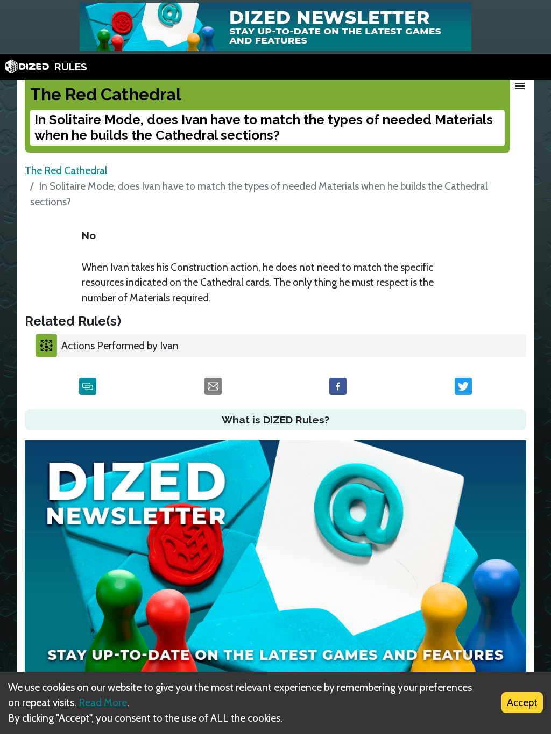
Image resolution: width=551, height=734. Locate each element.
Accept (522, 702)
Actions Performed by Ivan (120, 345)
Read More (103, 702)
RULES (70, 67)
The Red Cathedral (66, 170)
